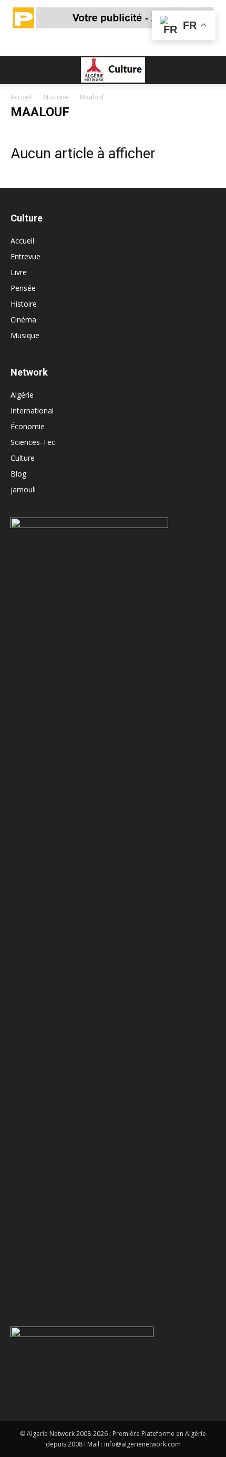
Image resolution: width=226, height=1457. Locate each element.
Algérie (22, 395)
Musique (55, 97)
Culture (23, 458)
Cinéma (23, 320)
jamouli (23, 489)
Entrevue (25, 256)
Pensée (23, 288)
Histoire (24, 304)
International (32, 411)
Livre (19, 272)
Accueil (21, 97)
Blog (18, 474)
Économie (28, 426)
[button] (18, 70)
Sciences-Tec (33, 442)
